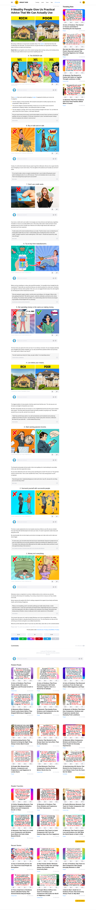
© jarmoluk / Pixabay (14, 209)
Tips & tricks (13, 6)
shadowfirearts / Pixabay (42, 629)
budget (34, 97)
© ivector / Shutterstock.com (16, 84)
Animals (38, 871)
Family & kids (65, 81)
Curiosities (65, 774)
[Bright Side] (21, 2)
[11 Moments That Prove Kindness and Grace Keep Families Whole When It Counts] (74, 90)
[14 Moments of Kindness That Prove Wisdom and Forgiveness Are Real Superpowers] (48, 795)
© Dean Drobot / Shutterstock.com (25, 209)
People (64, 30)
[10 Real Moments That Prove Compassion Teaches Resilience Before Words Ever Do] (48, 757)
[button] (18, 634)
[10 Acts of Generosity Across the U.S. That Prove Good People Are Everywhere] (22, 854)
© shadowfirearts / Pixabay (16, 391)
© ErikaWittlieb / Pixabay (25, 391)
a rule (15, 97)
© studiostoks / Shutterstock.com (27, 153)
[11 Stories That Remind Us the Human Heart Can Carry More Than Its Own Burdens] (48, 730)
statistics (42, 43)
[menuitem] (37, 2)
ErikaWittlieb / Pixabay (54, 629)
